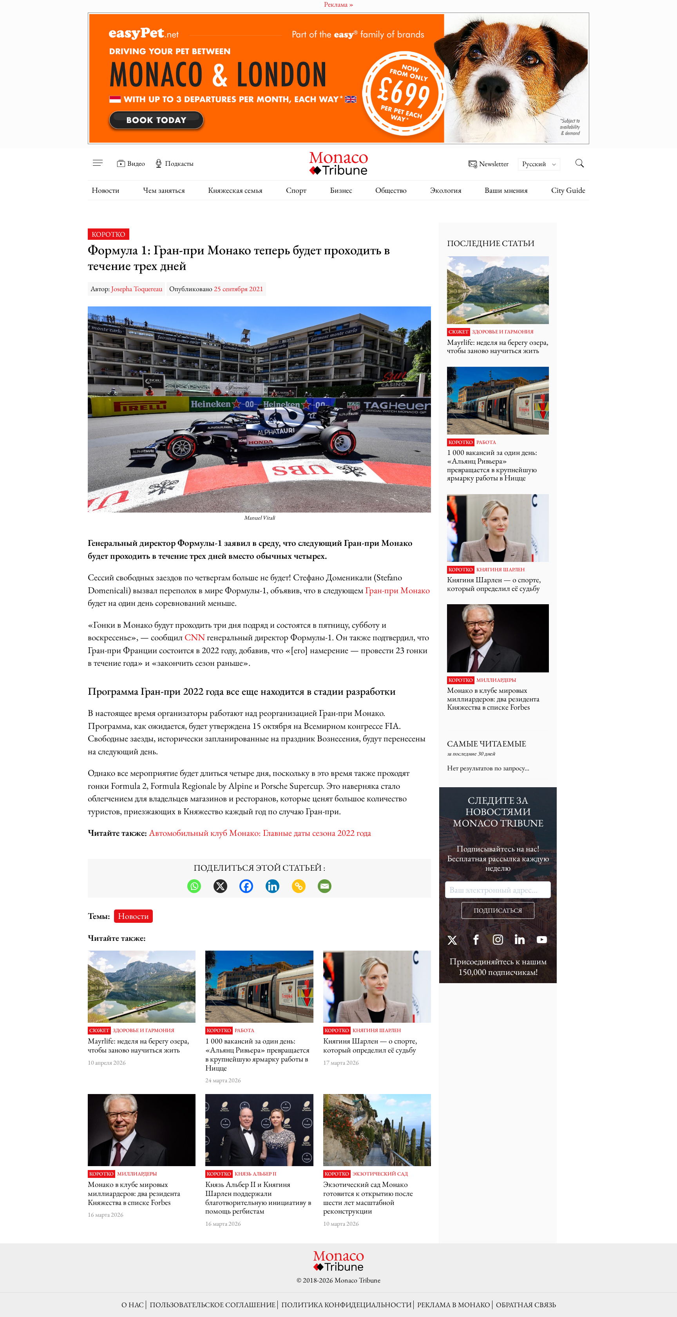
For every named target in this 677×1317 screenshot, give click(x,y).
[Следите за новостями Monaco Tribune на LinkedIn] (520, 941)
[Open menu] (97, 158)
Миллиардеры (137, 1174)
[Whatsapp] (194, 886)
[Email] (324, 886)
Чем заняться (164, 190)
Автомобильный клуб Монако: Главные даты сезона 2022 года (260, 832)
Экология (446, 190)
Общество (391, 190)
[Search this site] (579, 164)
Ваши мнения (506, 190)
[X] (220, 886)
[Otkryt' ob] (338, 78)
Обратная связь (526, 1304)
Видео (136, 163)
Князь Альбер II (256, 1174)
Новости (105, 190)
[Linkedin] (272, 886)
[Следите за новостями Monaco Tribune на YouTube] (542, 941)
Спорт (296, 190)
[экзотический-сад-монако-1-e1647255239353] (377, 1130)
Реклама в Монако (453, 1304)
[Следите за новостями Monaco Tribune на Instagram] (498, 941)
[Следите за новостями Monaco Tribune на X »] (454, 941)
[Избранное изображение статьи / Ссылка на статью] (141, 987)
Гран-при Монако (397, 590)
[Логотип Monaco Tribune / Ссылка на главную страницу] (338, 162)
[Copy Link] (299, 886)
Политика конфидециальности (346, 1304)
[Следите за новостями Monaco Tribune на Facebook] (476, 941)
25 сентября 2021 (238, 288)
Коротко (108, 234)
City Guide (568, 190)
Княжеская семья (235, 190)
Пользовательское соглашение (212, 1304)
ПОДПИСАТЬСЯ (498, 910)
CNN (195, 637)
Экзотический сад (380, 1174)
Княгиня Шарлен (377, 1030)
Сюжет (99, 1030)
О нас (132, 1304)
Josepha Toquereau (136, 288)
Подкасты (179, 163)
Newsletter (494, 164)
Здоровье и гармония (143, 1030)
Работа (244, 1030)
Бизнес (341, 190)
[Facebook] (246, 886)
